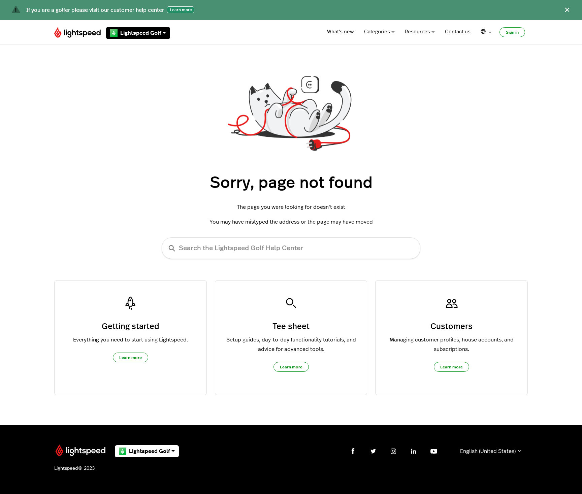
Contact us (458, 31)
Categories (377, 31)
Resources (417, 31)
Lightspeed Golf (140, 33)
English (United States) (488, 451)
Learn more (130, 358)
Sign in (512, 32)
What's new (340, 31)
